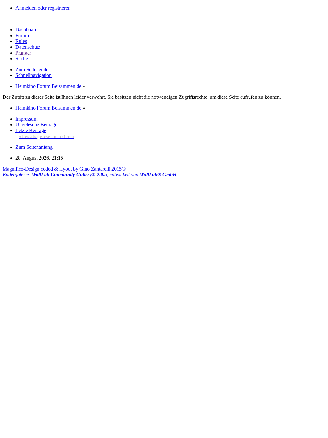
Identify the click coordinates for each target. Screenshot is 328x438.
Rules (21, 41)
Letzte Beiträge (30, 130)
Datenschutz (27, 47)
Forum (22, 35)
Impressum (26, 119)
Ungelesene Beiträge (36, 124)
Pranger (23, 52)
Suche (21, 58)
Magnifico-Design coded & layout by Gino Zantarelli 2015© (64, 169)
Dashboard (26, 29)
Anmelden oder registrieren (42, 8)
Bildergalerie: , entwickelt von (89, 174)
